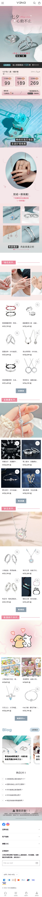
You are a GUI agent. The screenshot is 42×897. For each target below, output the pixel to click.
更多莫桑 (21, 501)
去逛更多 (21, 391)
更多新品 (21, 609)
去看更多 (35, 730)
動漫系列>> (21, 718)
